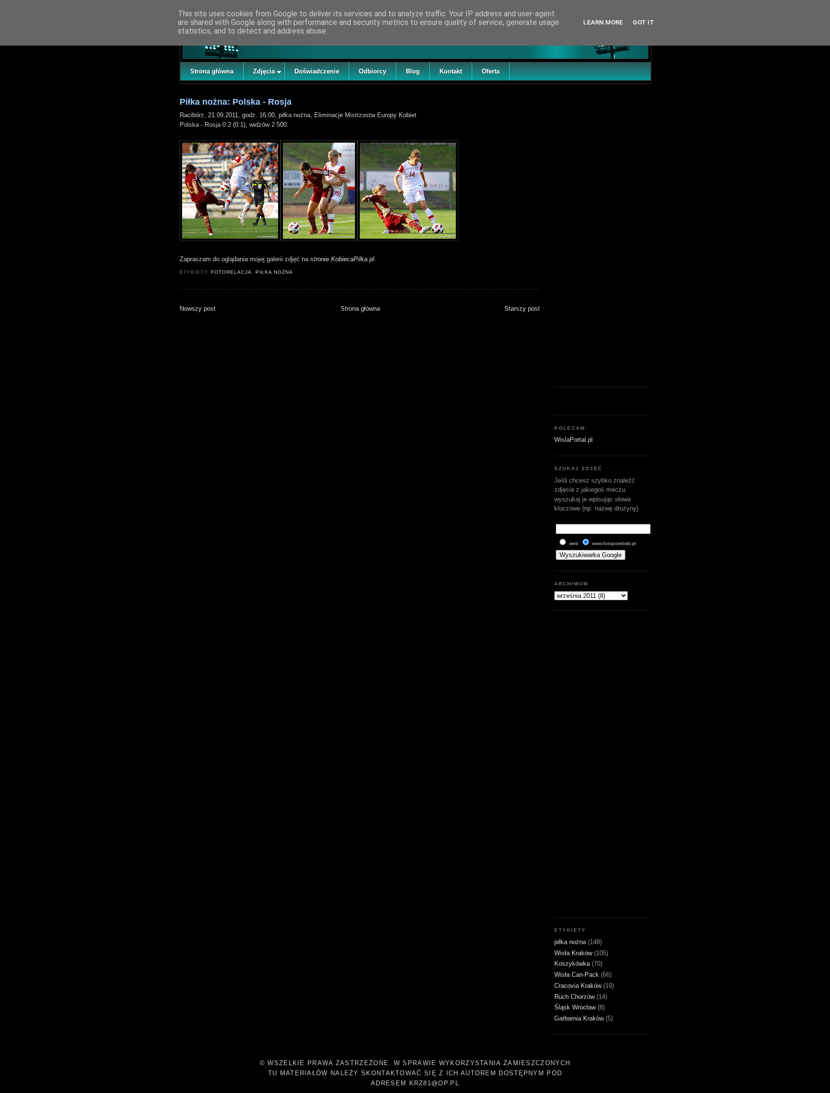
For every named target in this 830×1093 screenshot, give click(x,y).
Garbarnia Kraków (580, 1018)
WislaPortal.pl (573, 439)
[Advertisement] (602, 233)
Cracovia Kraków (578, 985)
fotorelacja (231, 272)
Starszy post (522, 308)
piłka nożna (274, 272)
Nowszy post (198, 308)
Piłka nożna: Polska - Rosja (236, 102)
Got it (643, 22)
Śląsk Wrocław (576, 1007)
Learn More (603, 22)
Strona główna (360, 308)
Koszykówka (573, 963)
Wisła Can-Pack (577, 974)
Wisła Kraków (574, 953)
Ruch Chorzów (575, 996)
